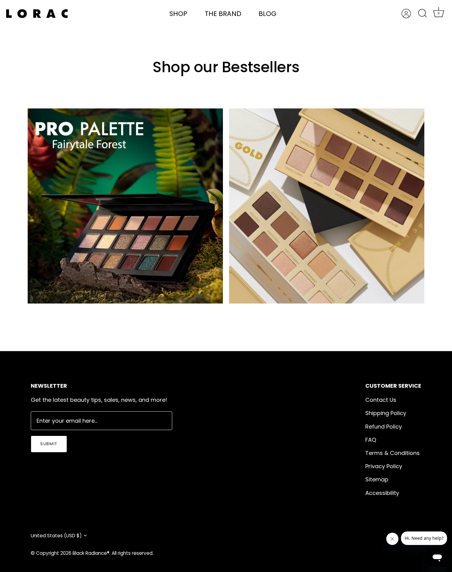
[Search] (422, 13)
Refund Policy (383, 426)
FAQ (370, 440)
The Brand (223, 13)
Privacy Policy (383, 466)
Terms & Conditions (392, 453)
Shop (178, 13)
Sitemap (376, 479)
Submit (48, 444)
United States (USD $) (56, 536)
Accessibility (382, 493)
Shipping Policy (385, 413)
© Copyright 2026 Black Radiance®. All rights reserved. (92, 553)
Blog (267, 13)
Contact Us (380, 400)
